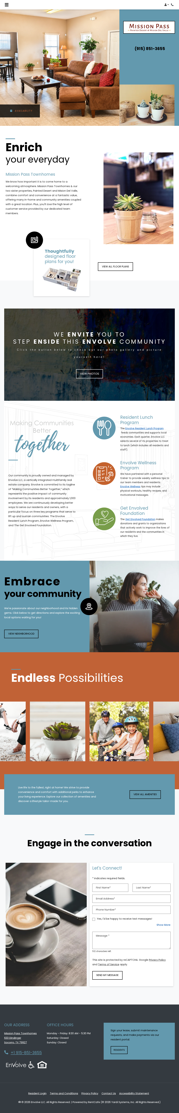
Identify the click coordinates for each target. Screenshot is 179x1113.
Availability (23, 111)
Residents (121, 1049)
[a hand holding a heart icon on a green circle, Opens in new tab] (104, 519)
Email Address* (105, 898)
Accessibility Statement (134, 1093)
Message (102, 935)
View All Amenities (145, 794)
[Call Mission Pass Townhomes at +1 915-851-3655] (173, 4)
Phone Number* (106, 909)
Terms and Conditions (64, 1093)
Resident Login (37, 1093)
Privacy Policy (157, 960)
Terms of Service (108, 964)
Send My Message (107, 975)
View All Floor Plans (115, 266)
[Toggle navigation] (6, 4)
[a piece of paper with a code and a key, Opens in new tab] (104, 473)
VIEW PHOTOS (89, 374)
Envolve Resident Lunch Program (144, 428)
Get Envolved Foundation (140, 519)
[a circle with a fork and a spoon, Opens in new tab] (104, 428)
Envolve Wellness (130, 486)
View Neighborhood (21, 633)
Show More (164, 925)
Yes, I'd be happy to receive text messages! (124, 918)
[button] (166, 4)
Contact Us (109, 1093)
